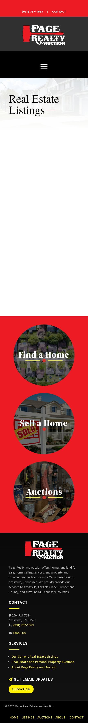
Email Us (19, 633)
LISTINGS (27, 717)
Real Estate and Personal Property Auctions (43, 662)
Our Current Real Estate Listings (35, 656)
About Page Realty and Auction (34, 667)
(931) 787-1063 (32, 11)
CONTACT (59, 11)
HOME (14, 717)
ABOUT (60, 717)
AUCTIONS (44, 717)
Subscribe (21, 689)
